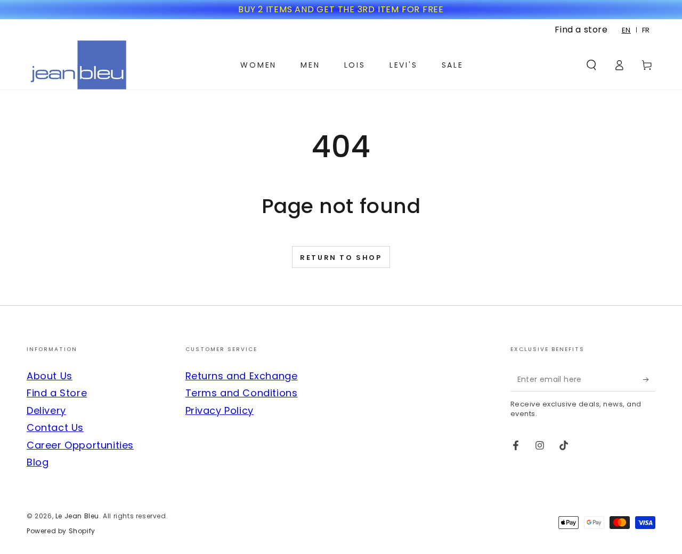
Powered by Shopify (61, 531)
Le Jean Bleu (77, 515)
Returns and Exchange (241, 375)
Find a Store (57, 393)
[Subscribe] (649, 379)
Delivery (46, 410)
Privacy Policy (219, 410)
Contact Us (55, 427)
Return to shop (340, 257)
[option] (646, 30)
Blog (37, 462)
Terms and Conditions (241, 393)
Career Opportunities (80, 445)
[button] (591, 65)
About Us (49, 375)
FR (646, 30)
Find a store (581, 29)
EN (626, 30)
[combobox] (626, 30)
